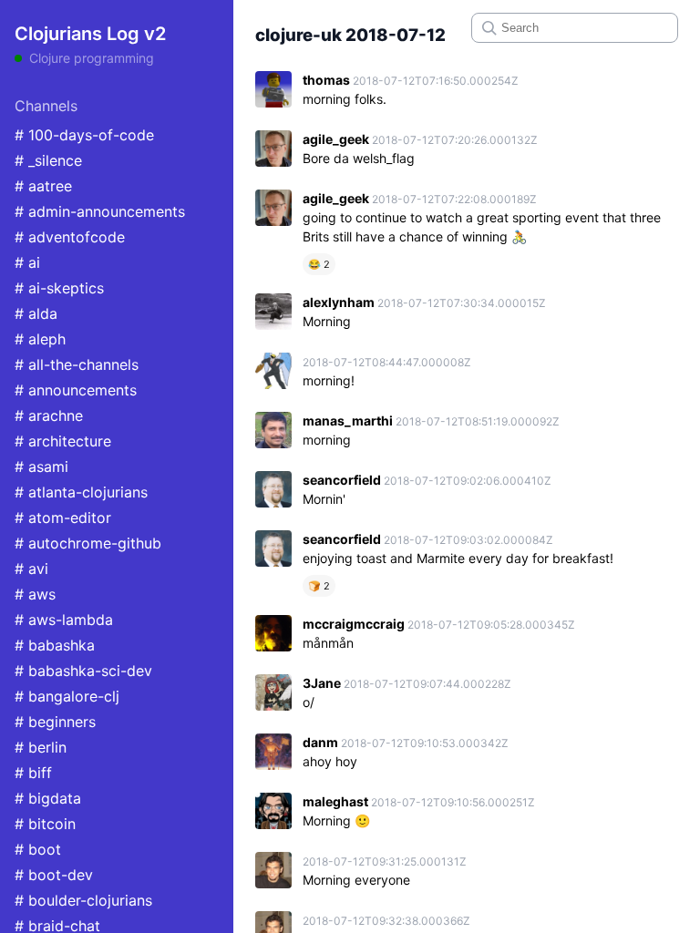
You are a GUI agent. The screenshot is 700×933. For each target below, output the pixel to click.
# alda (36, 313)
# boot (38, 849)
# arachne (49, 415)
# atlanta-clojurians (81, 492)
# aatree (43, 186)
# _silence (48, 160)
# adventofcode (70, 237)
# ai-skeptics (59, 288)
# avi (31, 568)
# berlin (41, 747)
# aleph (40, 339)
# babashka (55, 645)
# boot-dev (54, 875)
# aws (35, 594)
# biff (33, 773)
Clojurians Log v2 (90, 34)
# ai (27, 262)
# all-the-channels (77, 364)
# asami (41, 466)
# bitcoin (45, 824)
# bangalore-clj (67, 696)
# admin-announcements (100, 211)
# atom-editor (63, 517)
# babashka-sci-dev (83, 670)
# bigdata (48, 798)
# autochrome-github (88, 543)
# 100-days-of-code (84, 135)
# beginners (55, 722)
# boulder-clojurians (83, 900)
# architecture (63, 441)
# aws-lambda (64, 619)
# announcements (76, 390)
